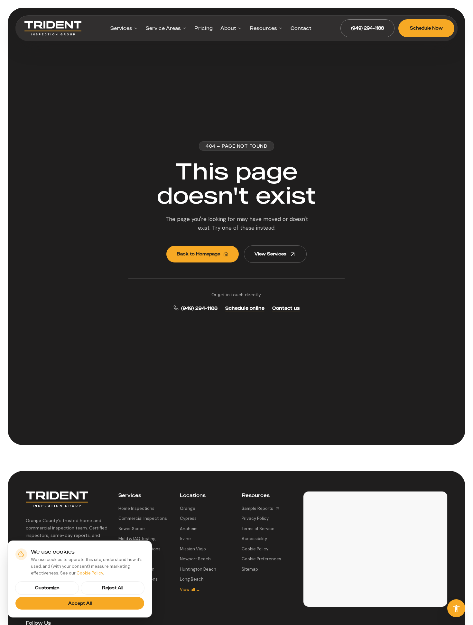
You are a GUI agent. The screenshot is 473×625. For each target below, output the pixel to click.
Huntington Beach (198, 569)
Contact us (286, 308)
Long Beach (192, 579)
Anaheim (189, 528)
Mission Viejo (193, 549)
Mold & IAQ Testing (137, 538)
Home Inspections (136, 508)
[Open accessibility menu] (456, 608)
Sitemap (250, 569)
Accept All (80, 603)
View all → (190, 589)
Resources (263, 28)
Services (121, 28)
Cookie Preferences (261, 559)
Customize (47, 587)
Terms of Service (258, 528)
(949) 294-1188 (367, 28)
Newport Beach (195, 559)
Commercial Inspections (142, 518)
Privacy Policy (255, 518)
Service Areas (163, 28)
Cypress (188, 518)
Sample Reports (257, 508)
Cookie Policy (255, 549)
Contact (301, 28)
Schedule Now (426, 28)
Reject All (112, 587)
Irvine (185, 538)
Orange (187, 508)
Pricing (203, 28)
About (228, 28)
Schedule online (244, 308)
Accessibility (254, 538)
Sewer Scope (131, 528)
